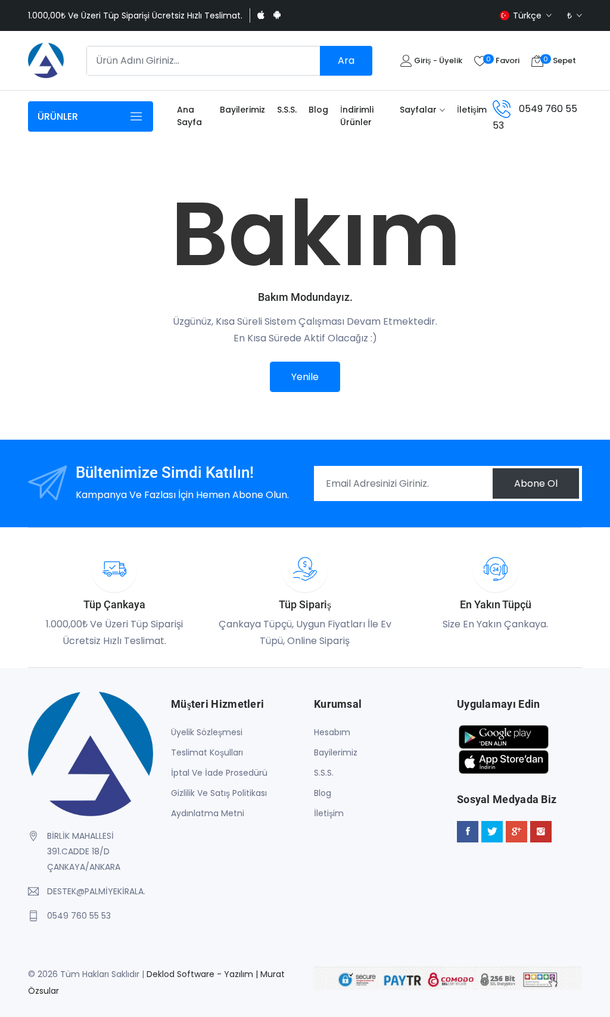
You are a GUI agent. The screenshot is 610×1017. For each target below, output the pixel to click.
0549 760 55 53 (79, 916)
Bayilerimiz (242, 110)
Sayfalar (418, 110)
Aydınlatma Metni (207, 813)
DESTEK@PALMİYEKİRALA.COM (96, 891)
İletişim (472, 110)
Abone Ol (536, 483)
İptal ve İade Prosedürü (219, 773)
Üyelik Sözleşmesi (206, 732)
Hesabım (332, 732)
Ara (346, 60)
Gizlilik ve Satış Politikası (219, 793)
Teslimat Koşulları (207, 752)
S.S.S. (287, 110)
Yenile (305, 377)
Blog (318, 110)
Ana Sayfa (189, 116)
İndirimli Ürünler (357, 116)
